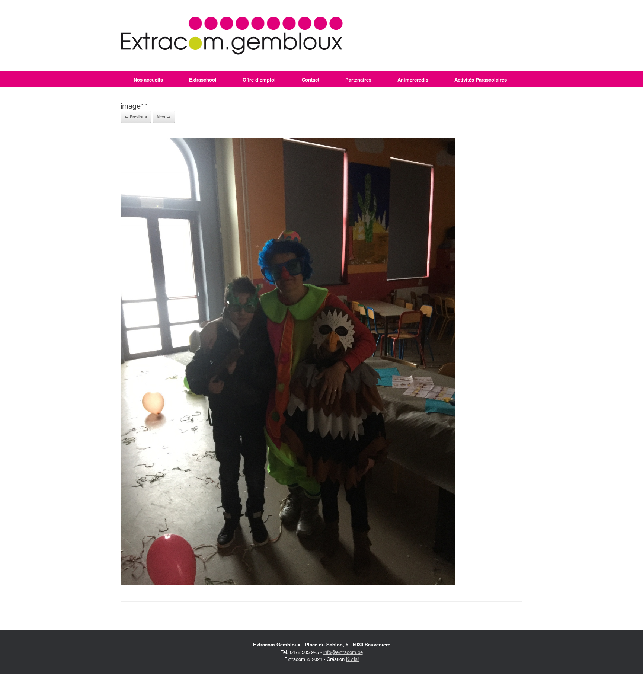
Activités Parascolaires (480, 79)
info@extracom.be (343, 651)
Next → (164, 116)
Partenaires (358, 79)
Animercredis (412, 79)
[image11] (288, 582)
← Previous (136, 116)
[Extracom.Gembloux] (232, 36)
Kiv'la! (352, 658)
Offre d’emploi (259, 79)
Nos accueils (148, 79)
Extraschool (203, 79)
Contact (310, 79)
